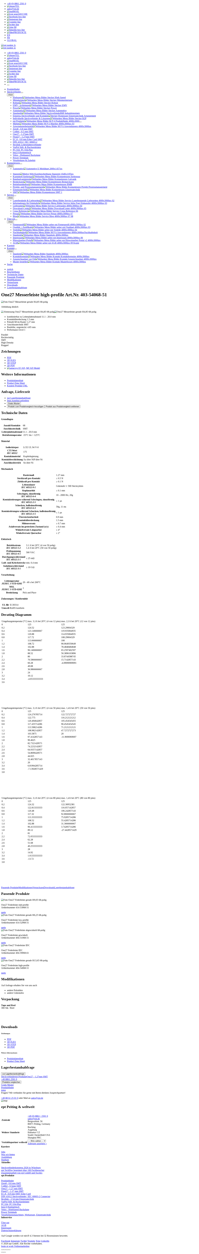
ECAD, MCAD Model (29, 368)
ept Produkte (21, 1076)
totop (3, 1090)
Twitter (23, 1241)
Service (10, 195)
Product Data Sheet (16, 383)
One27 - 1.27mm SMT (37, 1076)
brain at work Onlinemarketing (15, 1246)
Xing (38, 1241)
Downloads (49, 887)
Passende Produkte (10, 887)
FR (8, 37)
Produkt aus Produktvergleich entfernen (62, 406)
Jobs (3, 1152)
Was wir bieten (8, 1154)
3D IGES (11, 360)
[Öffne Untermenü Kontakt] (15, 248)
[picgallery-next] (4, 1252)
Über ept (11, 219)
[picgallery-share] (4, 1249)
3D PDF (11, 365)
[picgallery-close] (2, 1249)
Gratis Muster (14, 403)
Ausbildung (6, 1157)
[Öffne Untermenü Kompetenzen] (21, 163)
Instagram (15, 1241)
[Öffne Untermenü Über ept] (16, 219)
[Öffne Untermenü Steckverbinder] (22, 92)
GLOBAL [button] (12, 40)
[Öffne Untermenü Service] (15, 195)
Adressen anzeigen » (37, 1143)
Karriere (11, 245)
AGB (3, 1225)
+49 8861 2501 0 (9, 1079)
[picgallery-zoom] (9, 1249)
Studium (5, 1160)
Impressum (6, 1228)
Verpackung (38, 887)
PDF (9, 357)
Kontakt (10, 248)
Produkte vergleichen (11, 1082)
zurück (10, 269)
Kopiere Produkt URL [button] (17, 385)
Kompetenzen (13, 163)
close (10, 95)
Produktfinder (13, 89)
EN (8, 35)
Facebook (5, 1241)
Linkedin (45, 1241)
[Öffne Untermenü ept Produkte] (80, 121)
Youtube (31, 1241)
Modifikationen (26, 887)
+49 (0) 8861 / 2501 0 (38, 1116)
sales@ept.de (37, 1098)
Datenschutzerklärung (11, 1230)
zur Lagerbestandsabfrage (19, 398)
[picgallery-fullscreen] (7, 1249)
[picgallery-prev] (2, 1252)
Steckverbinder (14, 92)
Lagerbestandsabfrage (64, 887)
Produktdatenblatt (15, 380)
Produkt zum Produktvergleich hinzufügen (25, 406)
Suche (10, 264)
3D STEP (11, 363)
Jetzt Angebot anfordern (18, 400)
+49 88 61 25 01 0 (9, 1098)
